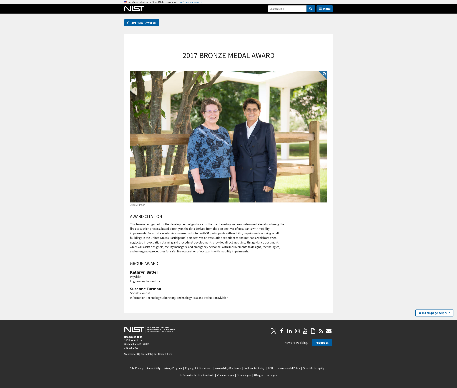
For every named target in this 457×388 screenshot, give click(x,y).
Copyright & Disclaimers (198, 368)
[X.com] (274, 331)
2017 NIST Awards (143, 23)
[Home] (134, 8)
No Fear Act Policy (254, 368)
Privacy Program (173, 368)
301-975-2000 (131, 347)
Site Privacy (136, 368)
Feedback (321, 343)
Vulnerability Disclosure (228, 368)
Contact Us (146, 354)
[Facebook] (282, 331)
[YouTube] (305, 331)
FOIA (270, 368)
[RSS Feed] (321, 331)
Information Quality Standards (197, 375)
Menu (327, 9)
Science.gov (244, 375)
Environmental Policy (288, 368)
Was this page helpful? (434, 313)
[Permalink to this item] (164, 216)
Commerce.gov (225, 375)
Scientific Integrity (313, 368)
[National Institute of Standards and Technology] (149, 329)
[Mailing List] (329, 331)
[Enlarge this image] (228, 136)
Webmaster (130, 354)
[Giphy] (313, 331)
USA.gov (258, 375)
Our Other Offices (163, 354)
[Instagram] (297, 331)
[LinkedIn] (289, 331)
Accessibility (153, 368)
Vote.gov (272, 375)
